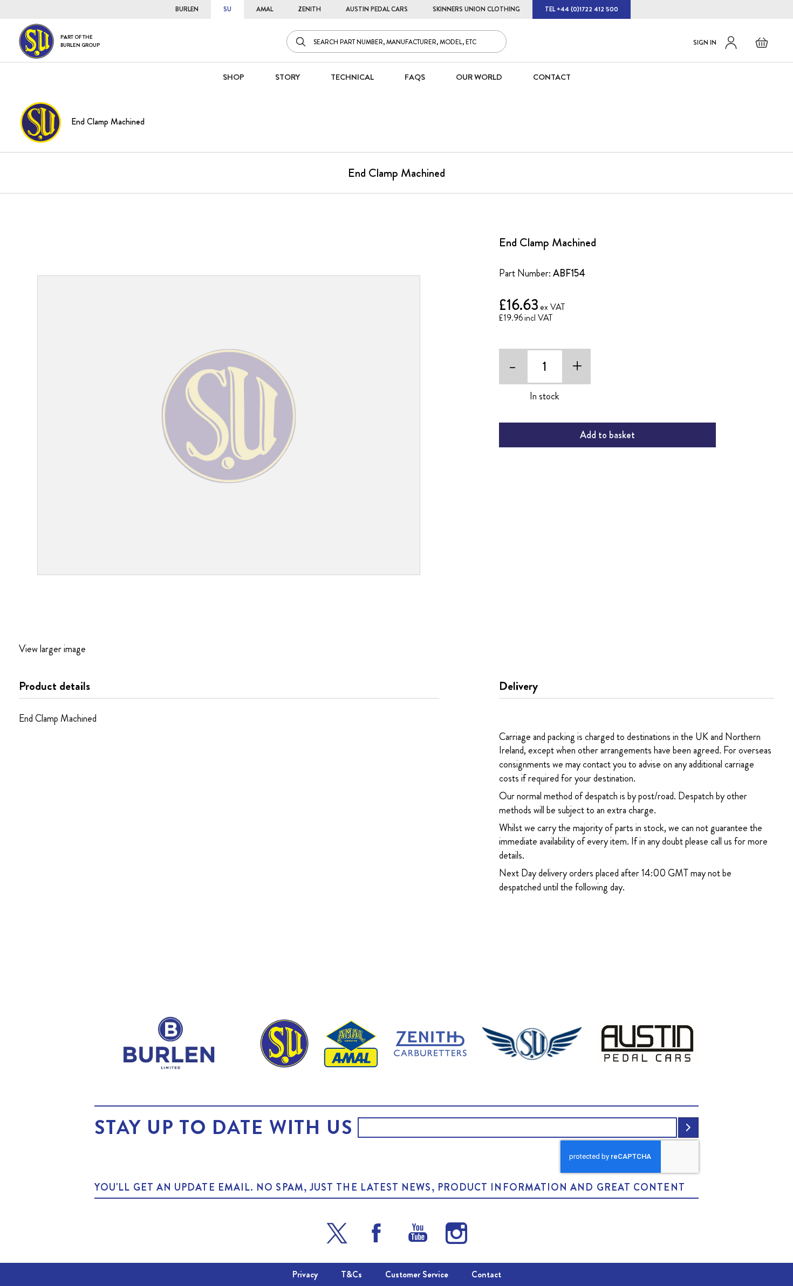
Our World (479, 77)
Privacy (305, 1274)
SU (227, 9)
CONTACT (552, 77)
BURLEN (187, 9)
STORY (287, 77)
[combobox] (396, 41)
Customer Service (416, 1274)
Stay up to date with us (223, 1127)
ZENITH (309, 9)
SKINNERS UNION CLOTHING (476, 9)
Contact (486, 1274)
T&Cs (351, 1274)
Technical (352, 77)
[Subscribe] (688, 1127)
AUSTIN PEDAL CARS (377, 9)
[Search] (301, 41)
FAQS (415, 77)
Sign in (704, 42)
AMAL (264, 9)
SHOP (233, 77)
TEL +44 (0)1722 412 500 (581, 9)
